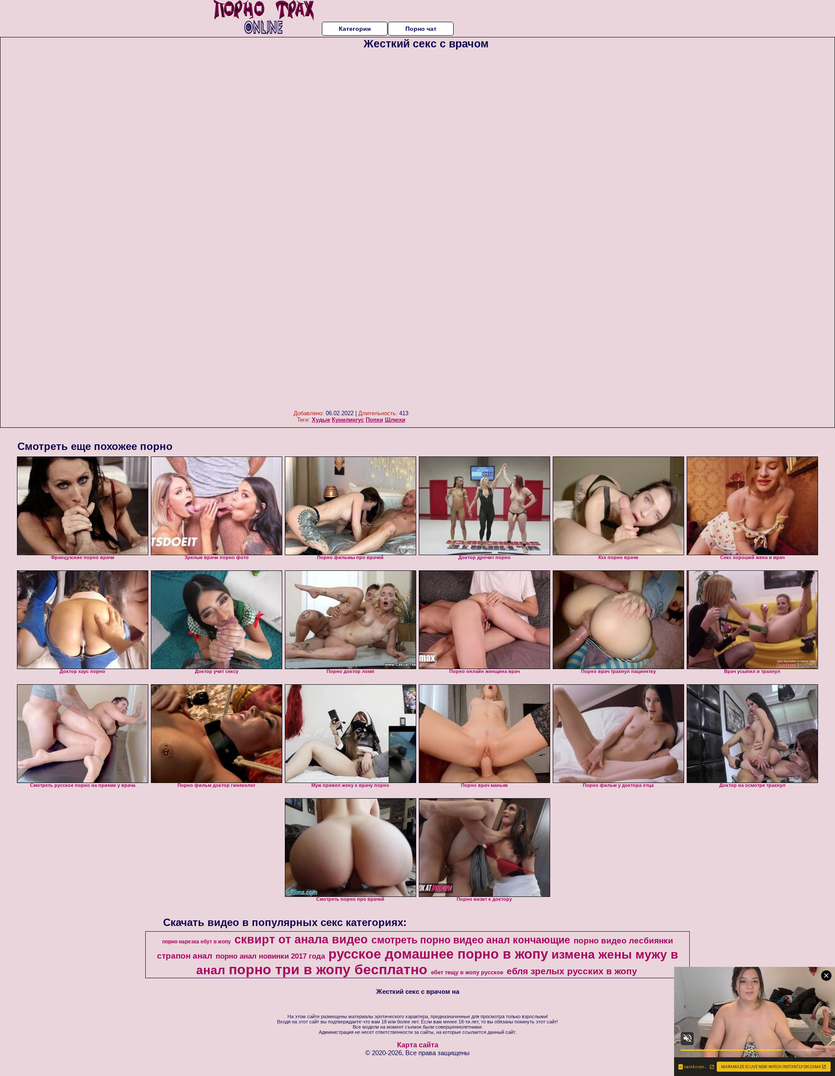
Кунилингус (348, 419)
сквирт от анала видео (301, 939)
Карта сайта (417, 1045)
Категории (355, 28)
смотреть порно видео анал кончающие (470, 940)
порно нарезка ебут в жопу (196, 942)
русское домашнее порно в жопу (438, 953)
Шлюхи (395, 419)
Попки (374, 419)
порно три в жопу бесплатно (328, 969)
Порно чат (421, 28)
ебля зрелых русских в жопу (572, 971)
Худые (321, 419)
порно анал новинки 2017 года (270, 956)
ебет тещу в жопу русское (467, 972)
